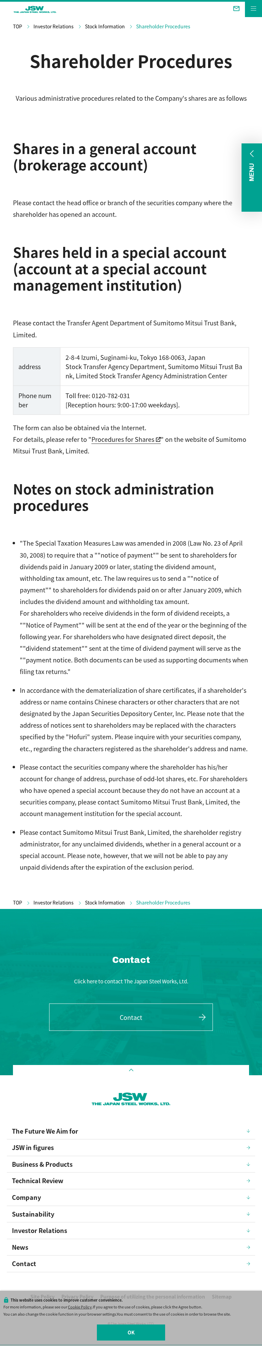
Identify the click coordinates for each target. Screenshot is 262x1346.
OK (131, 1332)
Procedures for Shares (122, 439)
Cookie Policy (80, 1306)
